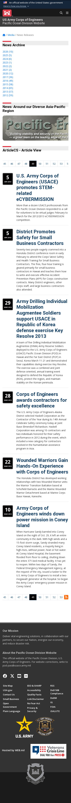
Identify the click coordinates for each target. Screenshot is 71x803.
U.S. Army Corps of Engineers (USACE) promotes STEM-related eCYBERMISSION (37, 187)
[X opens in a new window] (12, 676)
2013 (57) (8, 91)
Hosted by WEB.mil (13, 750)
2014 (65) (8, 88)
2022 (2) (7, 66)
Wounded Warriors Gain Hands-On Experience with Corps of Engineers (42, 466)
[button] (16, 6)
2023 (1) (7, 62)
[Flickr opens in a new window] (26, 676)
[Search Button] (60, 13)
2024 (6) (7, 58)
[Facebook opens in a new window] (5, 676)
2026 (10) (8, 51)
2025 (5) (7, 55)
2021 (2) (7, 69)
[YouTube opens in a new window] (19, 676)
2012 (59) (8, 95)
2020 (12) (8, 73)
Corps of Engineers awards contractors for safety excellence (41, 400)
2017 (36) (8, 77)
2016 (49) (8, 80)
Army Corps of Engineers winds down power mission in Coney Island (42, 516)
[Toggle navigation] (65, 13)
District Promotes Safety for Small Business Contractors (40, 237)
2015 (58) (8, 84)
